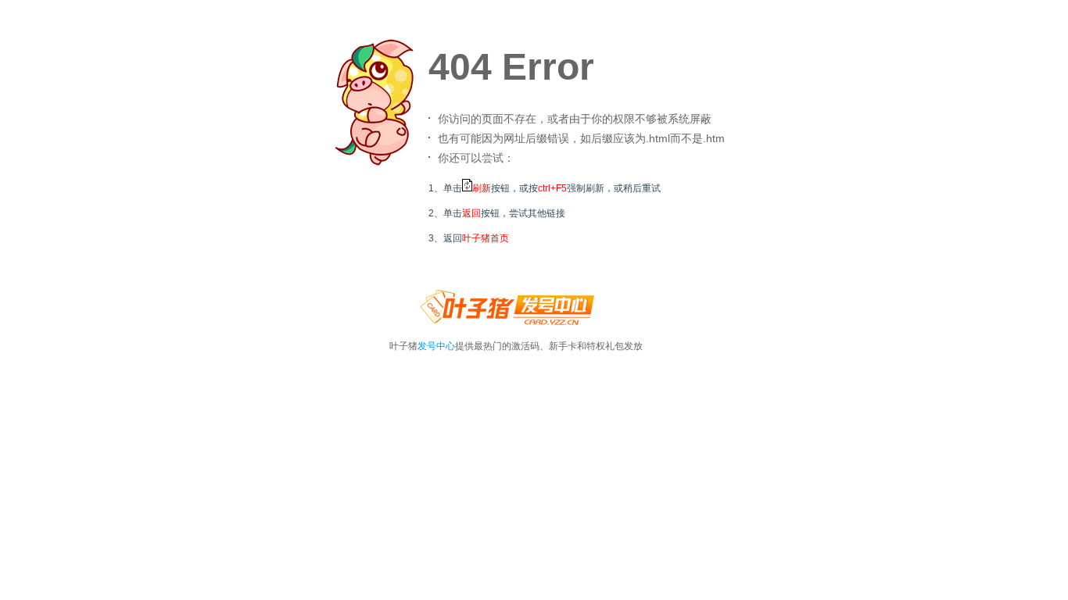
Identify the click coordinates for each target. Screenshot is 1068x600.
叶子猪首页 (485, 238)
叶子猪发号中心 (507, 313)
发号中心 (436, 346)
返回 (471, 213)
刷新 (481, 188)
